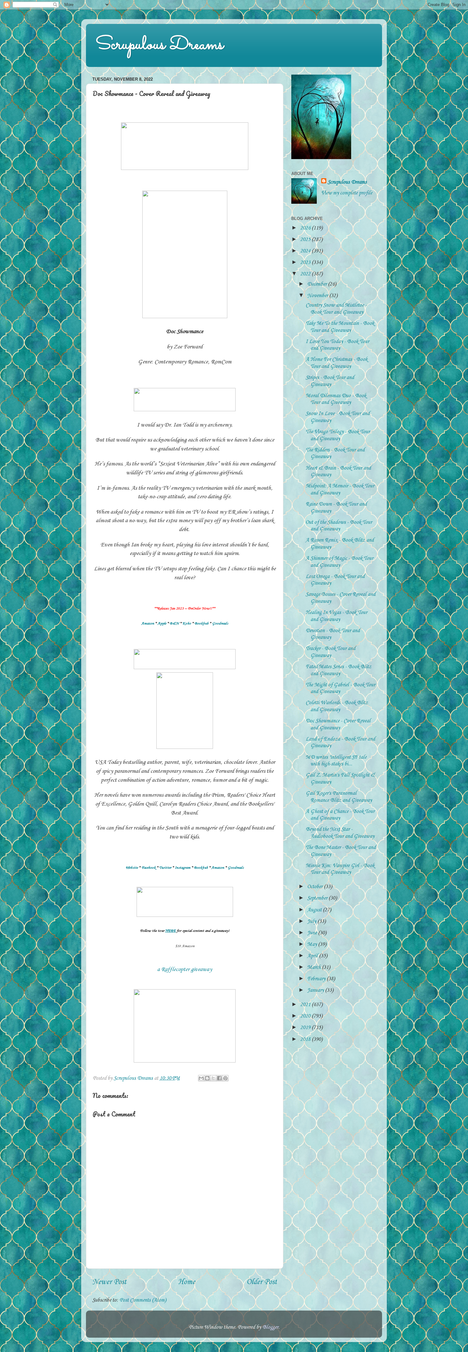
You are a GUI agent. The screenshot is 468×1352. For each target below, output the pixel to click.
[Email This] (201, 1078)
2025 (306, 240)
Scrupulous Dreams (159, 45)
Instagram (182, 868)
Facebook (148, 868)
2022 (306, 274)
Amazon (147, 623)
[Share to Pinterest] (225, 1078)
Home (186, 1282)
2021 (306, 1005)
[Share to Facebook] (219, 1078)
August (315, 910)
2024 (306, 251)
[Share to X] (213, 1078)
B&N (174, 623)
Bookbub (202, 623)
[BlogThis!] (207, 1078)
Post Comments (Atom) (142, 1300)
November (318, 296)
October (315, 887)
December (317, 284)
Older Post (261, 1282)
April (313, 956)
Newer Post (109, 1282)
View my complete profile (346, 193)
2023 (306, 262)
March (314, 967)
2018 (306, 1039)
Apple (162, 623)
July (312, 921)
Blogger (270, 1327)
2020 (306, 1016)
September (318, 898)
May (312, 944)
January (316, 990)
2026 (306, 228)
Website (132, 868)
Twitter (165, 868)
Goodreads (220, 623)
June (312, 933)
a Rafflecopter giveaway (184, 969)
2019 (306, 1028)
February (317, 979)
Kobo (186, 623)
